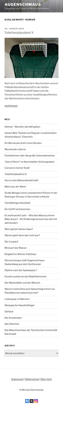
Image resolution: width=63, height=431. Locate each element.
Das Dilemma (12, 324)
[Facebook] (27, 401)
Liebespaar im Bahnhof (17, 299)
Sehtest (9, 311)
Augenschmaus (23, 4)
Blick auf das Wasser (16, 248)
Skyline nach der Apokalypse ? (21, 270)
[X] (31, 401)
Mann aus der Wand (15, 186)
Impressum (17, 379)
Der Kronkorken (13, 317)
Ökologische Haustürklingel (19, 305)
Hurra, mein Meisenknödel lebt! (21, 180)
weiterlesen (11, 105)
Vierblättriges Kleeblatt (17, 203)
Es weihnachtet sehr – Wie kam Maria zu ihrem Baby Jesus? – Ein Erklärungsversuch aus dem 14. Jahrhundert (31, 219)
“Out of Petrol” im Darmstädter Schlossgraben (29, 161)
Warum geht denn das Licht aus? (22, 235)
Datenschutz (32, 379)
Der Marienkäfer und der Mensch (22, 282)
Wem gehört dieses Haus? (19, 229)
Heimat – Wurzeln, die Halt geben (22, 126)
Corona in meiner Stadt (17, 168)
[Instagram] (36, 401)
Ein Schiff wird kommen (17, 209)
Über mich (46, 379)
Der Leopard (11, 241)
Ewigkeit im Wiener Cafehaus (20, 254)
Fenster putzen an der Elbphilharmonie (25, 276)
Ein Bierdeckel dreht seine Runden (23, 143)
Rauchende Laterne (15, 149)
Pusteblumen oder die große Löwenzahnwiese (30, 155)
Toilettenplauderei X (18, 32)
